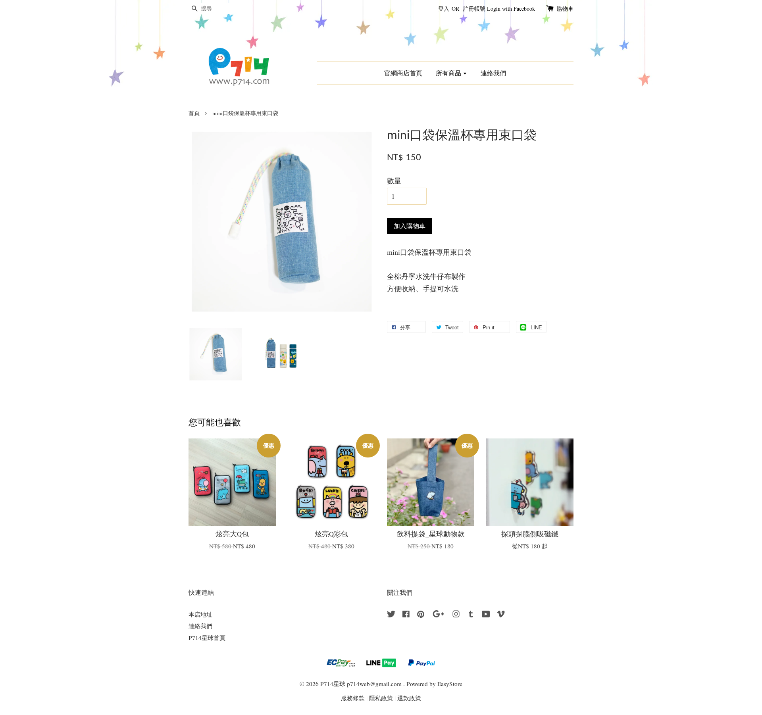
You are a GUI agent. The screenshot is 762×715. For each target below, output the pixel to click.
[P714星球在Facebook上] (406, 615)
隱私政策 (381, 698)
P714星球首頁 (207, 638)
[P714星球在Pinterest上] (420, 615)
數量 (394, 180)
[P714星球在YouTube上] (486, 615)
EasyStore (449, 684)
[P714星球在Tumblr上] (470, 615)
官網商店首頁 (403, 73)
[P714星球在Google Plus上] (438, 615)
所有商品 (449, 73)
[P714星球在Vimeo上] (500, 615)
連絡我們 (493, 73)
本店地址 (200, 614)
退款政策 (409, 698)
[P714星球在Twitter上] (391, 615)
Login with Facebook (511, 8)
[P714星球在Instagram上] (456, 615)
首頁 (194, 113)
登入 (443, 8)
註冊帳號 (474, 8)
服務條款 (353, 698)
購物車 (565, 8)
